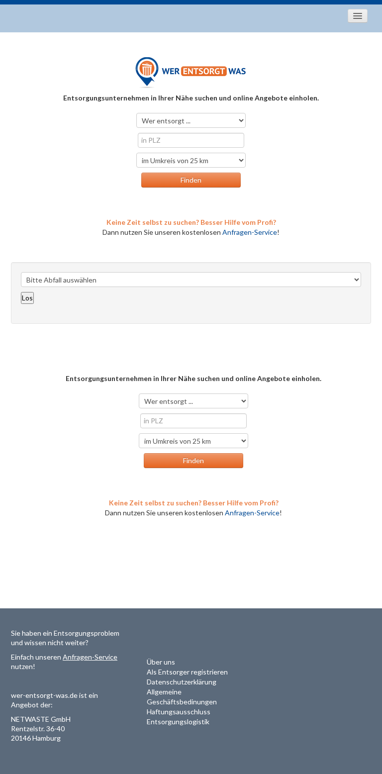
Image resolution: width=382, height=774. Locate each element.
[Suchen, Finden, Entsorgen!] (191, 72)
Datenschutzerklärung (181, 681)
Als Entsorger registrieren (187, 672)
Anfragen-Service (249, 232)
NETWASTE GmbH (41, 719)
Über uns (161, 662)
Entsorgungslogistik (178, 721)
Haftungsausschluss (178, 711)
